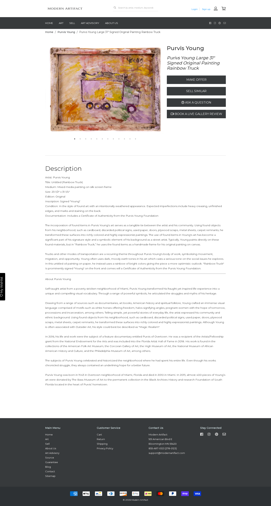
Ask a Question (197, 102)
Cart (99, 434)
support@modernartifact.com (167, 452)
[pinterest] (219, 23)
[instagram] (215, 23)
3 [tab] (86, 139)
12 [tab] (135, 139)
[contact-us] (224, 23)
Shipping (102, 443)
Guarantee (51, 462)
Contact (50, 471)
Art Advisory (90, 23)
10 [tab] (124, 139)
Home (49, 23)
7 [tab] (108, 139)
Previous (42, 90)
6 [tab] (102, 139)
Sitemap (50, 476)
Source (49, 457)
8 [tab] (113, 139)
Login (195, 9)
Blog (48, 466)
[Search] (115, 8)
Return (101, 439)
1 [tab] (75, 139)
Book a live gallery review (198, 114)
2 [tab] (80, 139)
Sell (72, 23)
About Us (111, 23)
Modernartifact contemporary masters (72, 9)
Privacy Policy (105, 448)
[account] (216, 9)
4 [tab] (91, 139)
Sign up (206, 9)
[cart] (224, 9)
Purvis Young (66, 32)
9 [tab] (119, 139)
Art (61, 23)
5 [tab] (97, 139)
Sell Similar (196, 91)
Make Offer (196, 79)
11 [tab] (130, 139)
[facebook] (210, 23)
